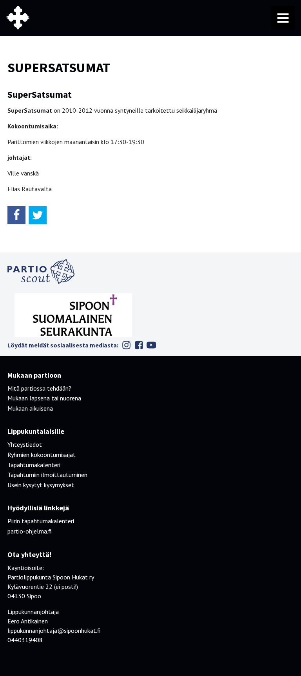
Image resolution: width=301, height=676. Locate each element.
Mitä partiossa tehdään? (39, 388)
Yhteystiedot (24, 444)
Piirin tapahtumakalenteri (40, 521)
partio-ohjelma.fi (29, 531)
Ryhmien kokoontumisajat (41, 455)
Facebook (138, 345)
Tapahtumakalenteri (33, 465)
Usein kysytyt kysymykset (40, 485)
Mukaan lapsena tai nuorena (44, 398)
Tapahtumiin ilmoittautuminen (47, 475)
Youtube (151, 345)
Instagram (126, 345)
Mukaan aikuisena (30, 408)
